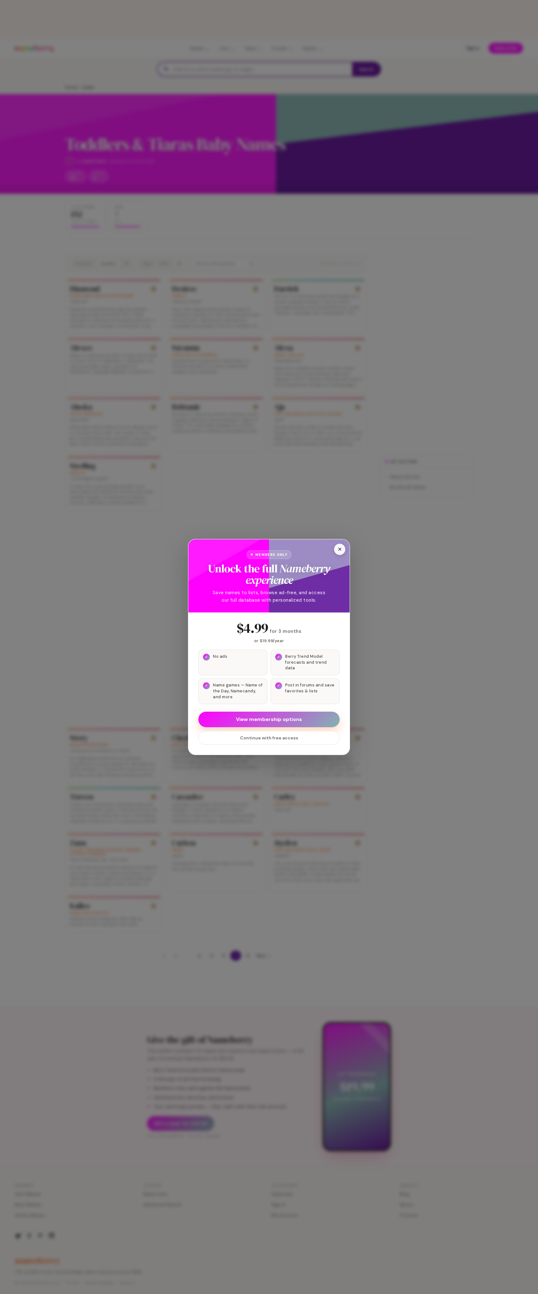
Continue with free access (269, 738)
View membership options (269, 719)
